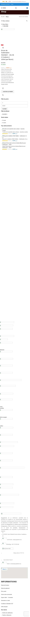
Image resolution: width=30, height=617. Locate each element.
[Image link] (11, 514)
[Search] (13, 8)
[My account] (15, 8)
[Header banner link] (14, 1)
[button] (7, 91)
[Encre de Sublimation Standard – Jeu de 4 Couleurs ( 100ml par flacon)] (7, 36)
